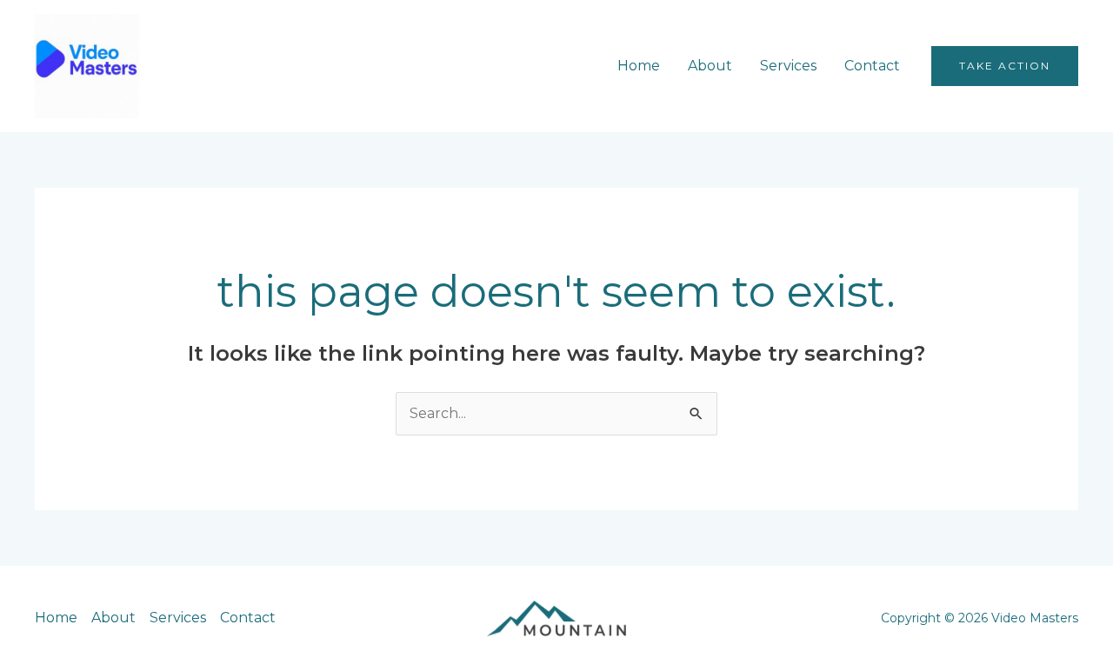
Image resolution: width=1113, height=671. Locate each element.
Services (788, 65)
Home (638, 65)
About (710, 65)
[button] (1004, 66)
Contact (872, 65)
